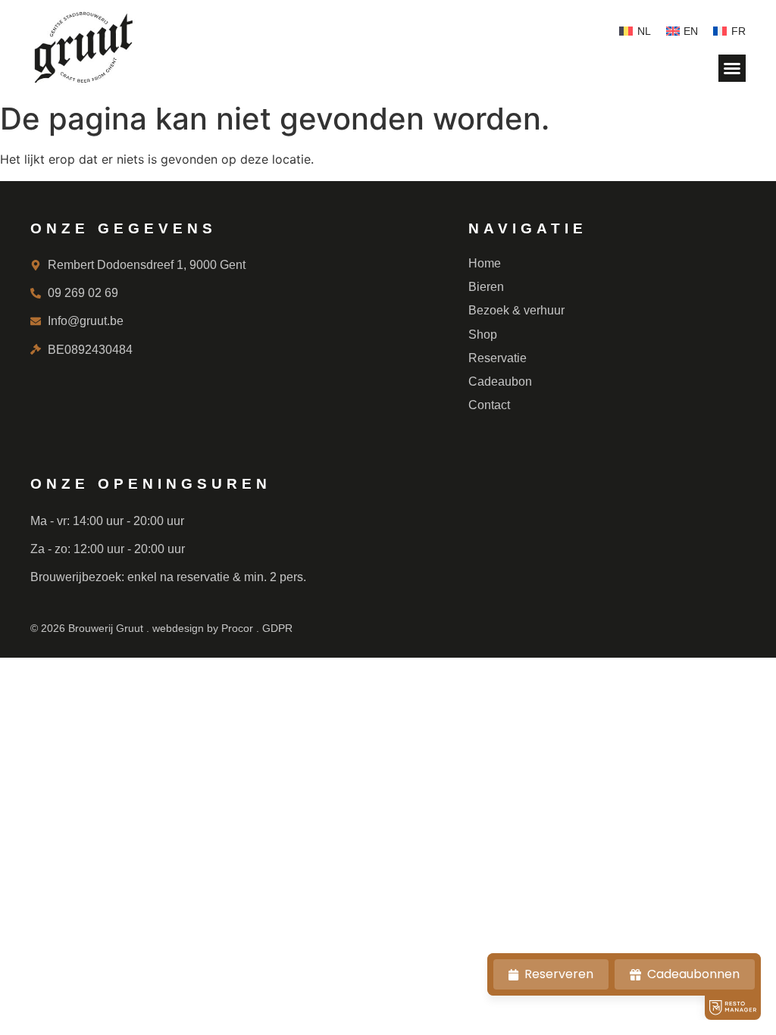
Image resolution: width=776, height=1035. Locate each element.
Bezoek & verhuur (516, 310)
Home (484, 263)
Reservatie (497, 358)
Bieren (486, 286)
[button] (732, 68)
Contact (489, 405)
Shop (482, 334)
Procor (237, 628)
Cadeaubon (500, 381)
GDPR (277, 628)
